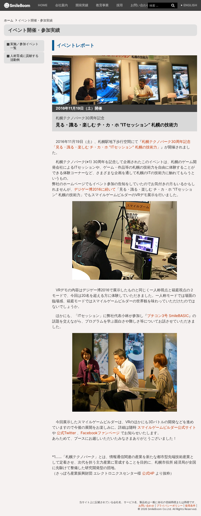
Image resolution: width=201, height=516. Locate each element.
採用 (119, 5)
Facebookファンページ (100, 433)
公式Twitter (66, 433)
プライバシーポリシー (170, 505)
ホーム (8, 20)
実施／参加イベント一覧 (24, 46)
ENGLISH (190, 5)
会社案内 (61, 5)
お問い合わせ (140, 5)
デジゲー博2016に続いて (95, 189)
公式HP (148, 473)
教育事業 (102, 5)
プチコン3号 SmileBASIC (168, 315)
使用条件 (190, 505)
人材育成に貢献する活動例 (24, 57)
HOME (42, 5)
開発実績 (82, 5)
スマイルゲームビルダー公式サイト (166, 427)
